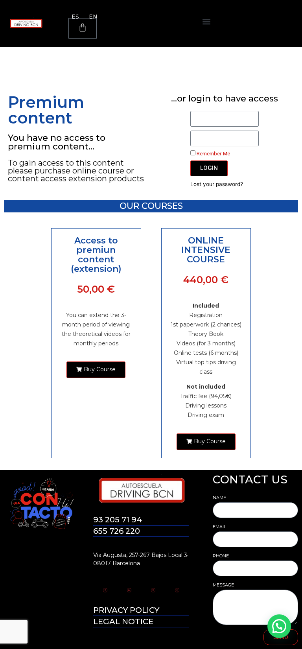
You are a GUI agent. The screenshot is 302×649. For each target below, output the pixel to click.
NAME (219, 497)
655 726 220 (116, 531)
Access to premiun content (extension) (96, 254)
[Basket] (82, 28)
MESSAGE (223, 585)
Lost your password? (216, 184)
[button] (206, 21)
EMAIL (219, 526)
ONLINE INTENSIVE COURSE (205, 250)
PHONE (221, 556)
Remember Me (212, 153)
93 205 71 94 (117, 519)
